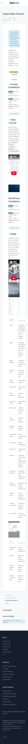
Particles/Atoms (7, 691)
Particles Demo (7, 701)
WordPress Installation (11, 600)
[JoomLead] (14, 3)
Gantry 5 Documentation (9, 666)
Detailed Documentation (9, 696)
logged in (12, 620)
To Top (4, 737)
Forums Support (7, 677)
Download (14, 79)
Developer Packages (8, 674)
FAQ (4, 654)
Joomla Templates (8, 671)
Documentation (7, 679)
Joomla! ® (5, 720)
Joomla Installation (10, 597)
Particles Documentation (9, 693)
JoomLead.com (15, 711)
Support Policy (7, 644)
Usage (7, 603)
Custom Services (7, 652)
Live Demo (5, 669)
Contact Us (6, 649)
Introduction (8, 595)
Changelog (6, 699)
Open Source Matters (10, 722)
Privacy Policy (6, 646)
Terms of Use (6, 641)
